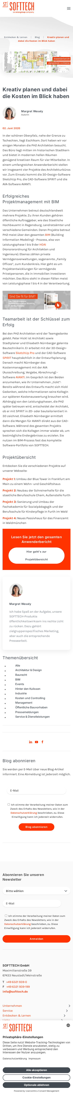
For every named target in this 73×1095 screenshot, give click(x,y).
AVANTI (20, 377)
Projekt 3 (9, 502)
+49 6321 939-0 (16, 982)
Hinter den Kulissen (27, 688)
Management (23, 702)
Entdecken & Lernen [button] (17, 1015)
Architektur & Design (28, 670)
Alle (17, 665)
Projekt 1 (9, 479)
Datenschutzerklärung (24, 812)
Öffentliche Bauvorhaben (31, 707)
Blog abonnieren (36, 827)
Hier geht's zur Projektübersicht (36, 555)
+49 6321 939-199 (18, 987)
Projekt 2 (9, 490)
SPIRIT (7, 358)
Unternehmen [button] (12, 1006)
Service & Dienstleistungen (32, 716)
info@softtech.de (15, 991)
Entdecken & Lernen (15, 37)
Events (19, 684)
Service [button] (8, 1010)
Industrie (21, 693)
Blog (37, 37)
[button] (68, 8)
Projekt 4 (9, 518)
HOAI (42, 244)
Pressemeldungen (27, 712)
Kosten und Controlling (30, 698)
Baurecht (21, 674)
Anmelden (36, 938)
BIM (47, 235)
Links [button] (6, 1020)
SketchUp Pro (24, 353)
